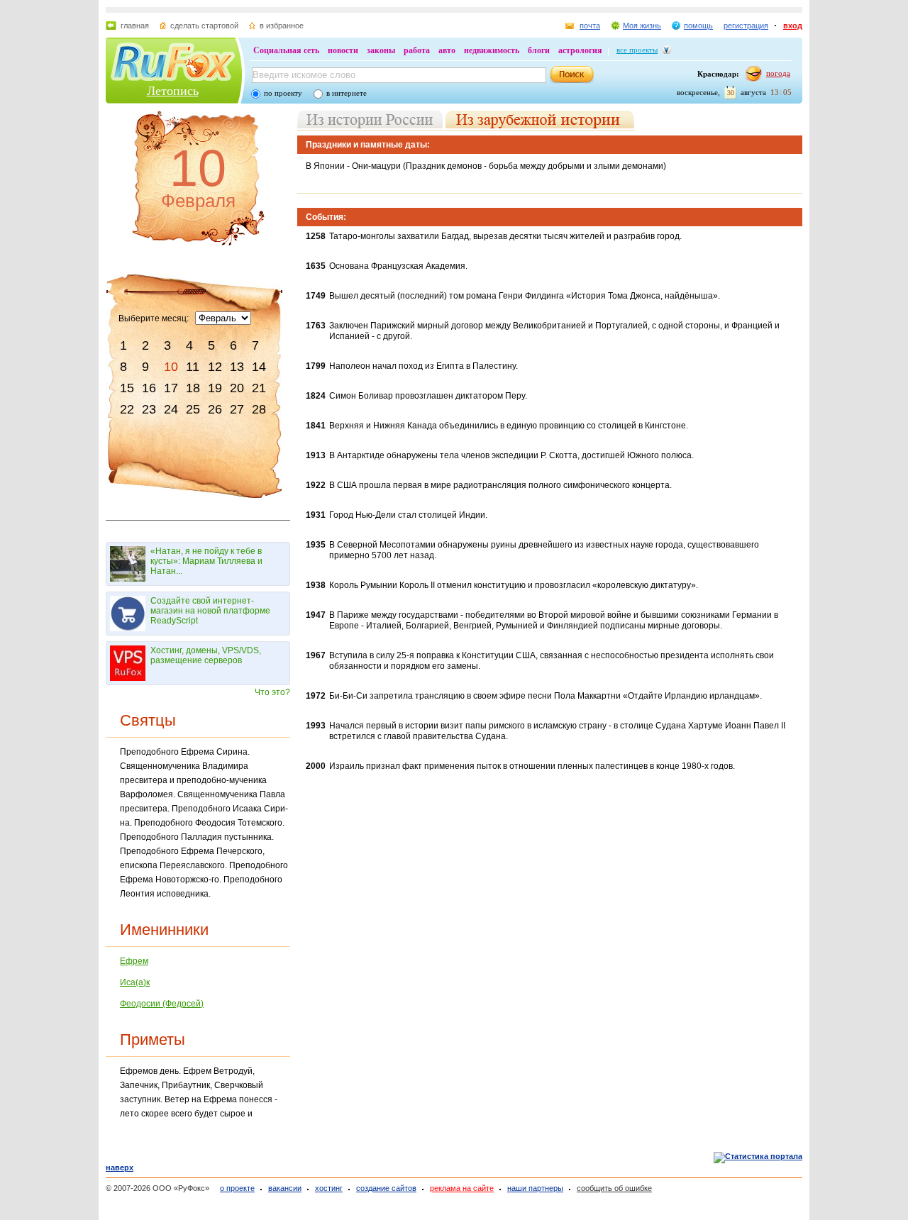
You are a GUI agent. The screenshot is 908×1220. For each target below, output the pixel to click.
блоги (539, 50)
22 (127, 409)
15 (127, 388)
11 (192, 367)
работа (417, 50)
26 (215, 409)
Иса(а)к (135, 982)
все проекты (637, 49)
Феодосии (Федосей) (162, 1004)
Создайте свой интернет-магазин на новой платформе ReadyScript (210, 611)
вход (792, 25)
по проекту (283, 93)
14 (259, 367)
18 (193, 388)
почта (590, 25)
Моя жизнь (642, 25)
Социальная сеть (286, 50)
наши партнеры (535, 1188)
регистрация (746, 25)
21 (259, 388)
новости (343, 50)
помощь (698, 25)
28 (259, 409)
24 (171, 409)
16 (149, 388)
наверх (119, 1167)
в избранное (282, 25)
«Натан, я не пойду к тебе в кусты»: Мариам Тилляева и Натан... (206, 561)
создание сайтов (386, 1188)
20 (237, 388)
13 (237, 367)
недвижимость (491, 50)
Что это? (272, 692)
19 (215, 388)
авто (446, 50)
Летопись (173, 91)
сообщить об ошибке (614, 1188)
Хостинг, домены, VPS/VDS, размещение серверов (205, 655)
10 (171, 367)
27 (237, 409)
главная (135, 25)
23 (149, 409)
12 (215, 367)
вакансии (284, 1188)
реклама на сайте (462, 1188)
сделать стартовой (204, 25)
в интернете (346, 93)
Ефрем (134, 961)
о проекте (237, 1188)
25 (193, 409)
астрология (580, 50)
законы (381, 50)
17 (171, 388)
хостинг (329, 1188)
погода (778, 73)
